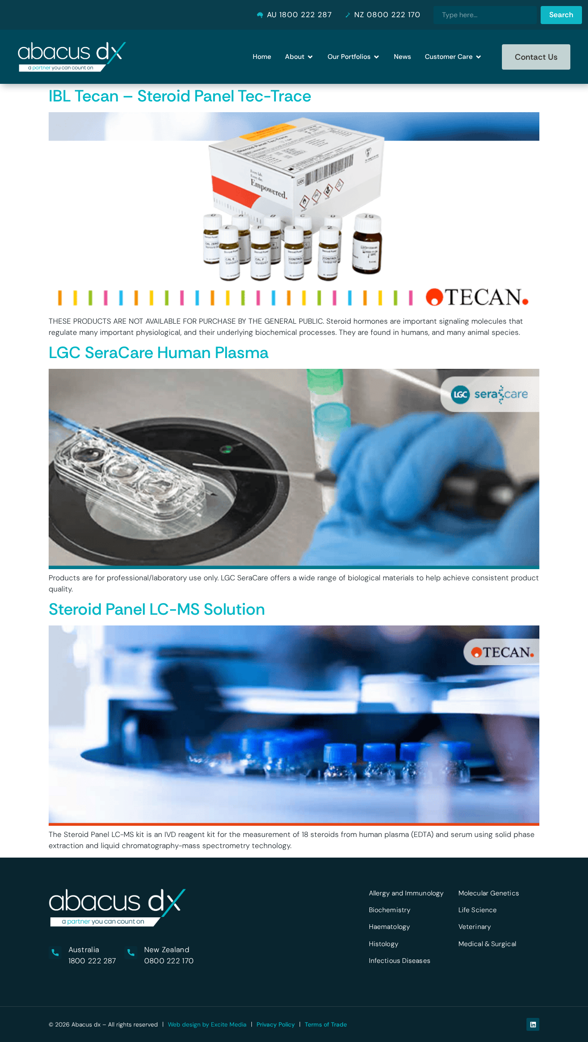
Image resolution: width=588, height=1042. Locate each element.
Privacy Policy (276, 1024)
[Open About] (310, 56)
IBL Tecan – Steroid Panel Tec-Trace (180, 96)
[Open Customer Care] (478, 56)
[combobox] (485, 15)
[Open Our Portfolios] (376, 56)
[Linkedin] (532, 1024)
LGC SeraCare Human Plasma (159, 352)
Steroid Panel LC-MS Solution (157, 609)
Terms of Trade (326, 1024)
